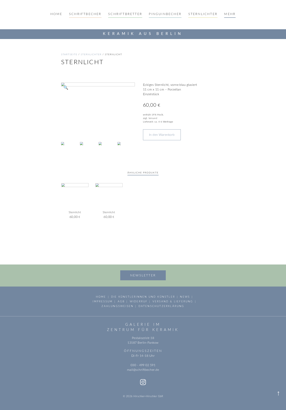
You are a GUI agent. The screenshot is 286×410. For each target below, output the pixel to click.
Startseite (69, 54)
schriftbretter (125, 14)
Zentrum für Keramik (143, 330)
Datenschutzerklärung (161, 306)
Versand (152, 118)
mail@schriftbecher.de (143, 369)
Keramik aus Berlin (143, 34)
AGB (121, 301)
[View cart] (279, 34)
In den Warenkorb (162, 134)
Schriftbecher (85, 14)
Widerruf (139, 301)
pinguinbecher (165, 14)
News (185, 297)
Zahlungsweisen (117, 306)
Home (56, 14)
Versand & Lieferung (173, 301)
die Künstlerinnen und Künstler (143, 297)
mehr (230, 14)
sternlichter (203, 14)
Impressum (103, 301)
